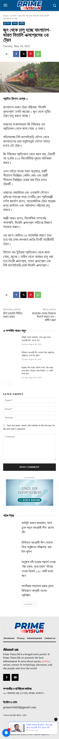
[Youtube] (15, 677)
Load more (28, 604)
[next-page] (10, 383)
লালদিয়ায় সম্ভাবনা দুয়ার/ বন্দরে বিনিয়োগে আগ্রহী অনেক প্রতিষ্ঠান (37, 590)
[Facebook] (16, 54)
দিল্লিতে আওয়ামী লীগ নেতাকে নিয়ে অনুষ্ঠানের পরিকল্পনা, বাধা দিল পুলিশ (37, 547)
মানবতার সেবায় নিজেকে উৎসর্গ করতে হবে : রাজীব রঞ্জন (44, 316)
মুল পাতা (14, 16)
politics (46, 661)
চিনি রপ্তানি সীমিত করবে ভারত (12, 315)
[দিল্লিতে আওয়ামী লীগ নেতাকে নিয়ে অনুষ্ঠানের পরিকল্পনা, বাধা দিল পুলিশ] (11, 356)
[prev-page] (5, 383)
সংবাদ (15, 23)
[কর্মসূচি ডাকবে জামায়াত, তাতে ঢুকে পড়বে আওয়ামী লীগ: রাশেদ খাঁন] (11, 341)
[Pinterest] (31, 54)
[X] (23, 54)
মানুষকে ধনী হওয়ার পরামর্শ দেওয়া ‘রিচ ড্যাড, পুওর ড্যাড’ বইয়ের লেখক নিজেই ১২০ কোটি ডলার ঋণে (38, 370)
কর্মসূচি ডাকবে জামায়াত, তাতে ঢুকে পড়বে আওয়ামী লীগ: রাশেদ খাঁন (38, 527)
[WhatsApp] (38, 54)
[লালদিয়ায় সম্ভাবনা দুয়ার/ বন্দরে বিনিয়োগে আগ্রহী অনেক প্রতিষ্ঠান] (11, 589)
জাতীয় (22, 23)
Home (5, 16)
